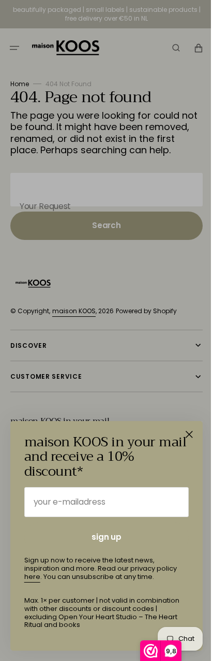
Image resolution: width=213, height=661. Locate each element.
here (32, 577)
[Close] (189, 434)
